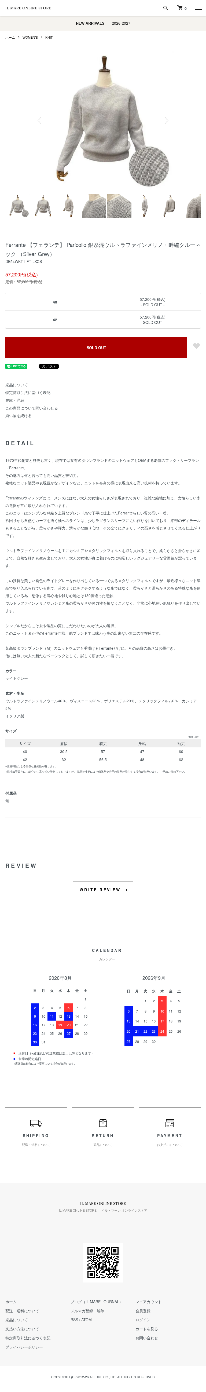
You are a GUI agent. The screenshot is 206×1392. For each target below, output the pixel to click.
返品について (16, 384)
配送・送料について (22, 1310)
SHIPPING (36, 1140)
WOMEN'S (30, 37)
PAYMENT (170, 1140)
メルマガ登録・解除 (87, 1310)
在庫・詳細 (14, 400)
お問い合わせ (146, 1337)
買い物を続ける (18, 415)
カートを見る (146, 1328)
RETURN (103, 1140)
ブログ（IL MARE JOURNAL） (97, 1301)
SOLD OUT (96, 347)
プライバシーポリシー (24, 1347)
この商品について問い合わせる (31, 408)
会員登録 (142, 1310)
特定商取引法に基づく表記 (27, 392)
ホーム (10, 37)
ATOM (86, 1319)
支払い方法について (22, 1328)
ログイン (142, 1319)
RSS (74, 1319)
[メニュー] (198, 8)
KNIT (49, 37)
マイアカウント (148, 1301)
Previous (40, 120)
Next (166, 120)
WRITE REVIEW (100, 889)
